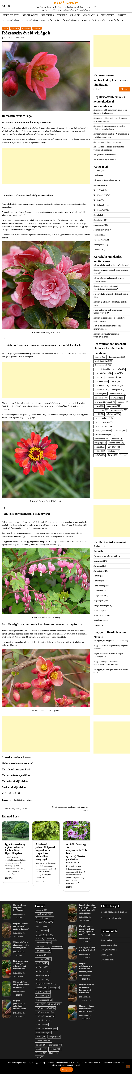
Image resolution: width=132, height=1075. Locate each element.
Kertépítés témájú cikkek (15, 781)
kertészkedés (117, 394)
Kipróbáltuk (116, 20)
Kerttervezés (30, 15)
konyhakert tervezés (105, 402)
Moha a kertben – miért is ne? (17, 763)
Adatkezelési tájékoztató (111, 918)
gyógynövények (103, 373)
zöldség (100, 447)
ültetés (112, 455)
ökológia (113, 451)
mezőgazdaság (119, 410)
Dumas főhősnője (30, 204)
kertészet (101, 394)
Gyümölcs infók (107, 960)
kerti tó (115, 381)
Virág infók (105, 935)
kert (10, 800)
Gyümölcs (97, 185)
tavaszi (117, 439)
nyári (99, 414)
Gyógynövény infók (94, 20)
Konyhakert (98, 220)
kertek (99, 377)
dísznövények (117, 357)
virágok (29, 800)
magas (99, 406)
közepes (123, 402)
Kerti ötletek (11, 15)
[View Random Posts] (4, 6)
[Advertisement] (46, 166)
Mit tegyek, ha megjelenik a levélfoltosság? (111, 265)
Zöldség (96, 250)
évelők (100, 451)
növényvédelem (103, 426)
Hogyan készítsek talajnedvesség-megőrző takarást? (21, 926)
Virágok (75, 15)
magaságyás (113, 406)
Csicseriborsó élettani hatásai (17, 757)
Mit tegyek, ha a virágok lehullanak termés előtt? (21, 985)
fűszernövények (103, 365)
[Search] (9, 6)
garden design (102, 369)
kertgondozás (114, 377)
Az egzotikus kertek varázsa (104, 155)
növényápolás (103, 430)
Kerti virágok (26, 28)
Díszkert (62, 15)
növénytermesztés (104, 422)
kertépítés (118, 389)
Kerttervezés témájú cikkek (16, 775)
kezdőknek (101, 398)
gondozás (119, 369)
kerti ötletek (19, 800)
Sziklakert (107, 15)
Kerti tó (121, 15)
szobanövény (102, 439)
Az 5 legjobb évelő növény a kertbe (107, 142)
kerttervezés (102, 389)
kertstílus (117, 385)
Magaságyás (90, 15)
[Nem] (128, 1066)
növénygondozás (104, 418)
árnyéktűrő (114, 447)
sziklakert (119, 430)
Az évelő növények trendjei (104, 160)
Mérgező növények (101, 230)
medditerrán (101, 410)
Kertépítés (47, 15)
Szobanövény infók (33, 20)
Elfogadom (66, 1069)
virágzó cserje (116, 443)
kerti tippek (101, 381)
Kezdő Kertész (66, 3)
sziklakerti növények (105, 434)
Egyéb (96, 175)
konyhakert (117, 398)
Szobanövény (11, 20)
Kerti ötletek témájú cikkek (16, 769)
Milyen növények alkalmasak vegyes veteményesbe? (21, 945)
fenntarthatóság (103, 361)
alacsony (100, 357)
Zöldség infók (106, 955)
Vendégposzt (98, 245)
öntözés (100, 455)
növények (113, 414)
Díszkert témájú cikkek (14, 787)
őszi (123, 455)
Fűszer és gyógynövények (63, 20)
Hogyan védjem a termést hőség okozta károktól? (86, 1008)
